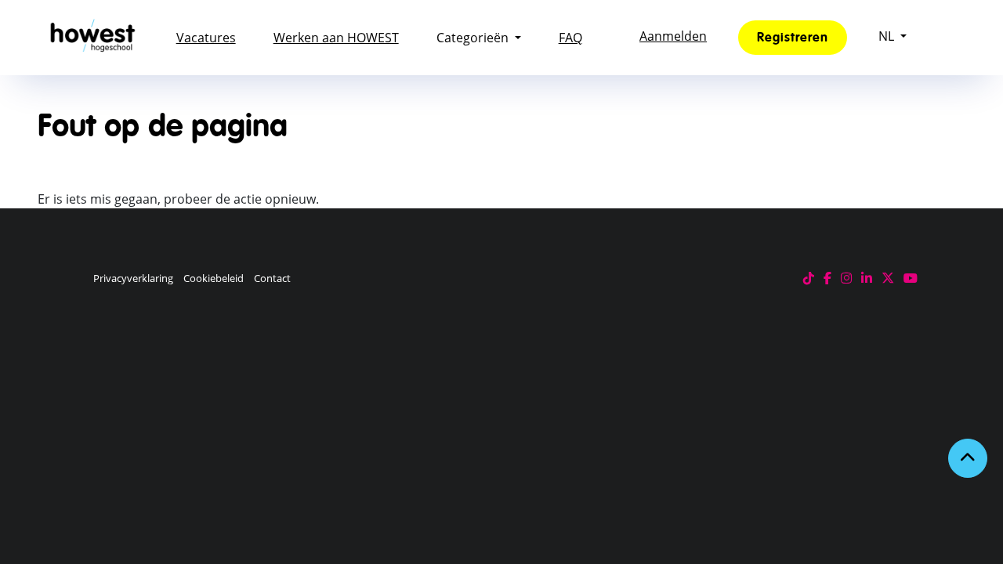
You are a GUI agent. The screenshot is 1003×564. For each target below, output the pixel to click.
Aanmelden (673, 36)
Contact (272, 278)
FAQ (570, 37)
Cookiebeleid (213, 278)
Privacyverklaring (133, 278)
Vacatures (206, 37)
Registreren (792, 37)
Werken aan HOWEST (336, 37)
